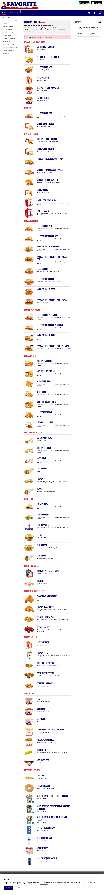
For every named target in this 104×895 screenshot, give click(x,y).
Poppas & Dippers (8, 50)
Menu (4, 13)
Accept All (8, 888)
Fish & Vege (6, 41)
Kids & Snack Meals (8, 44)
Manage (17, 888)
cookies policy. (44, 884)
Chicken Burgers (7, 29)
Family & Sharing (8, 26)
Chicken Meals (7, 35)
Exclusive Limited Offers (11, 21)
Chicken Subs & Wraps (9, 38)
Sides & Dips (6, 53)
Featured (5, 24)
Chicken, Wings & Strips (10, 47)
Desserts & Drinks (8, 56)
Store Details (14, 13)
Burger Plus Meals (8, 32)
